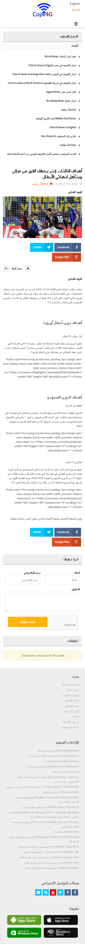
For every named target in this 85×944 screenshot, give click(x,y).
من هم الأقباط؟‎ (71, 722)
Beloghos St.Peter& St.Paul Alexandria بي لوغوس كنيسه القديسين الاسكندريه (47, 800)
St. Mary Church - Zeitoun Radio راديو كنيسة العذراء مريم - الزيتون (42, 787)
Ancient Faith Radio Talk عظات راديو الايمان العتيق (51, 852)
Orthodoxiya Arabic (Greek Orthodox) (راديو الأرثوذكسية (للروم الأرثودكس (43, 839)
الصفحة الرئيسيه (70, 684)
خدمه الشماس (72, 706)
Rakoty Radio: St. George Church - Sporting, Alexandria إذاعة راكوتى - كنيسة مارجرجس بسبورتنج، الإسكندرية (44, 815)
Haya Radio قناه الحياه (66, 832)
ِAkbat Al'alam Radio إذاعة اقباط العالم (58, 750)
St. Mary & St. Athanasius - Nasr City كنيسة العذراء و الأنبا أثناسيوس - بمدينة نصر (47, 779)
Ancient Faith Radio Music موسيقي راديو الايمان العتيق (49, 847)
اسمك (77, 572)
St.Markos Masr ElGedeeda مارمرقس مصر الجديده (51, 807)
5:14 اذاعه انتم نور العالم (65, 772)
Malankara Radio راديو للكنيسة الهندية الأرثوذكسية (52, 868)
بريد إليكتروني (32, 572)
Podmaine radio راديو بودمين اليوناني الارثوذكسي (51, 862)
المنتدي (75, 716)
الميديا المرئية (71, 711)
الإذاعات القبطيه (71, 695)
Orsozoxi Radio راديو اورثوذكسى (61, 792)
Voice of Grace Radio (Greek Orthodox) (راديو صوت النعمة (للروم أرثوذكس (46, 824)
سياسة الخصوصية (70, 727)
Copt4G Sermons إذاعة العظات (62, 761)
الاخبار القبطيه (72, 700)
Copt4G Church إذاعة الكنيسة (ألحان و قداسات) (54, 756)
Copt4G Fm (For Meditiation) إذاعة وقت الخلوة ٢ (52, 766)
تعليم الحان (73, 690)
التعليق (76, 589)
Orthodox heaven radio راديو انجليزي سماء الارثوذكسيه (49, 857)
